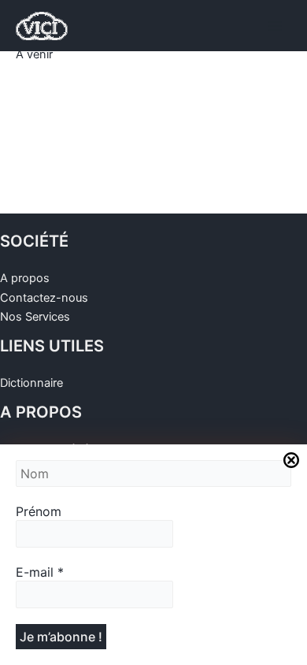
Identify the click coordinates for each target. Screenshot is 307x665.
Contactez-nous (44, 298)
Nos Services (35, 317)
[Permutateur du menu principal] (274, 26)
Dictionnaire (31, 383)
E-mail (40, 572)
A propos (25, 278)
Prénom (38, 511)
